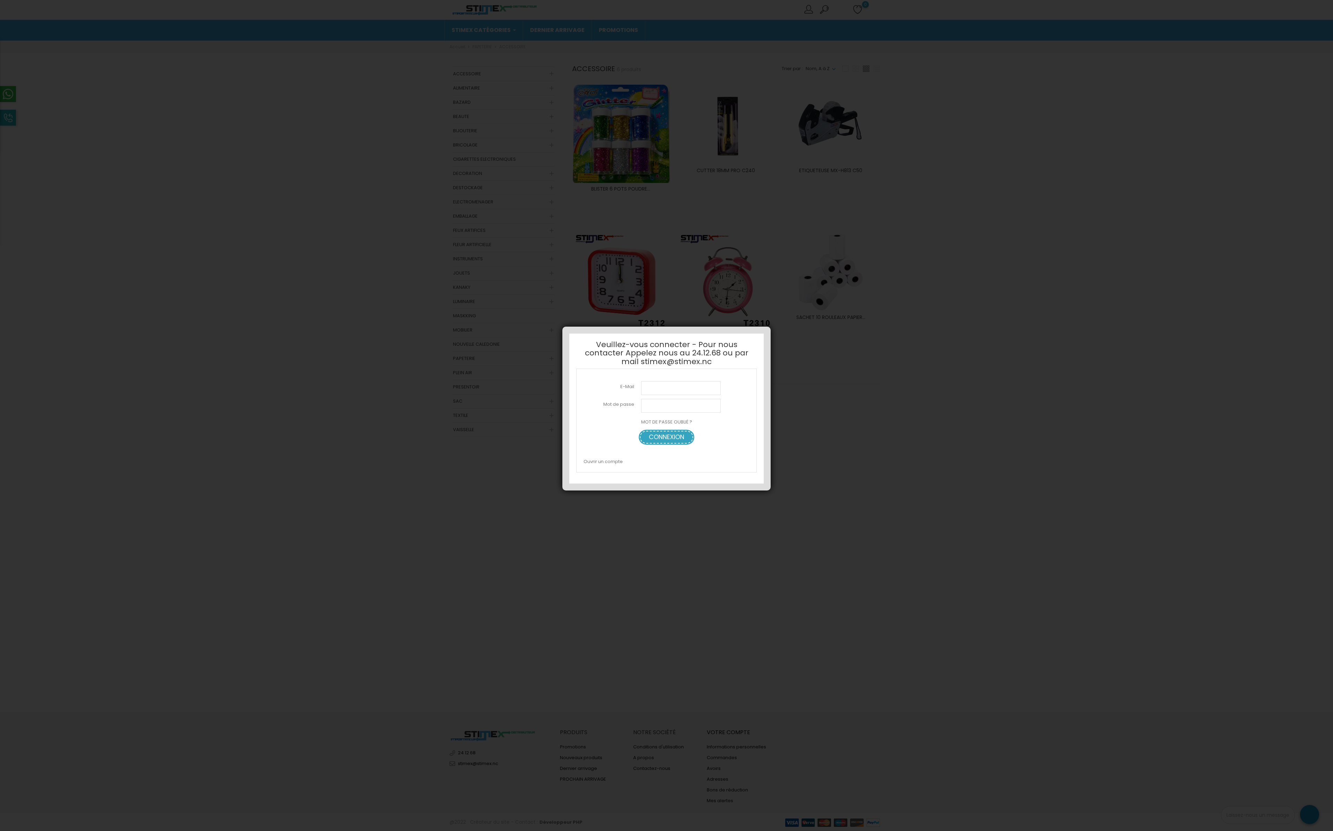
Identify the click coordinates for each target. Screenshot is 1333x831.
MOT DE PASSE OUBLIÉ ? (666, 422)
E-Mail (627, 386)
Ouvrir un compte (603, 461)
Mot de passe (618, 404)
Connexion (666, 437)
